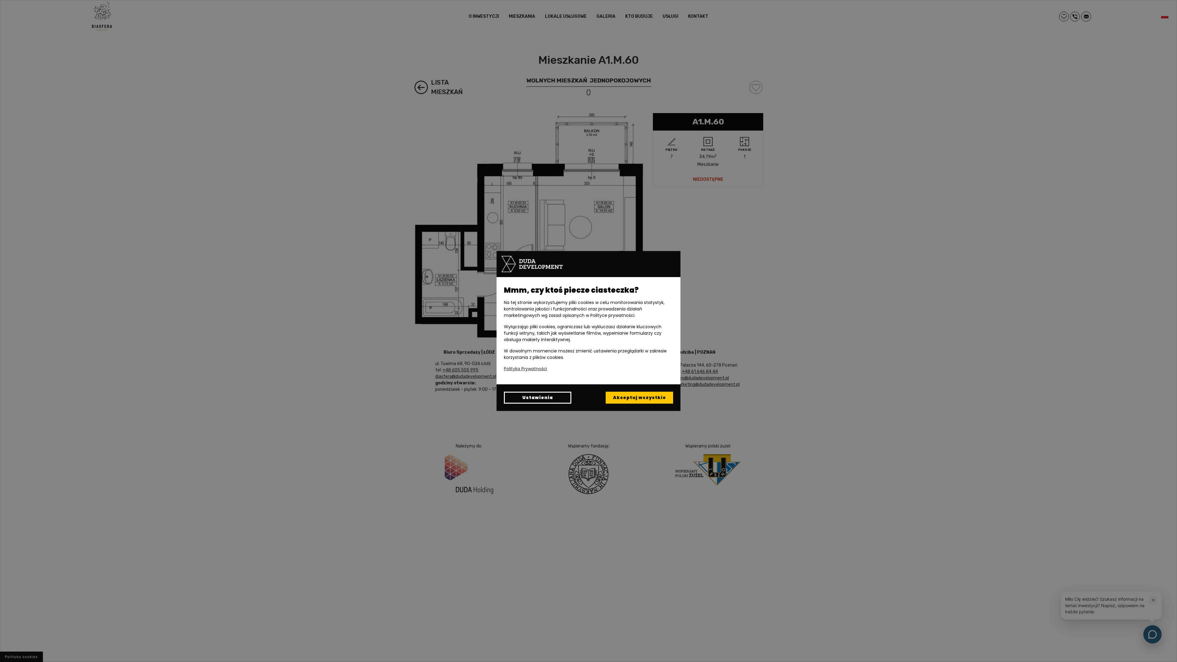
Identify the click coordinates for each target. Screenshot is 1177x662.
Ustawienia (537, 397)
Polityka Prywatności (525, 369)
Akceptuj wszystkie (639, 397)
